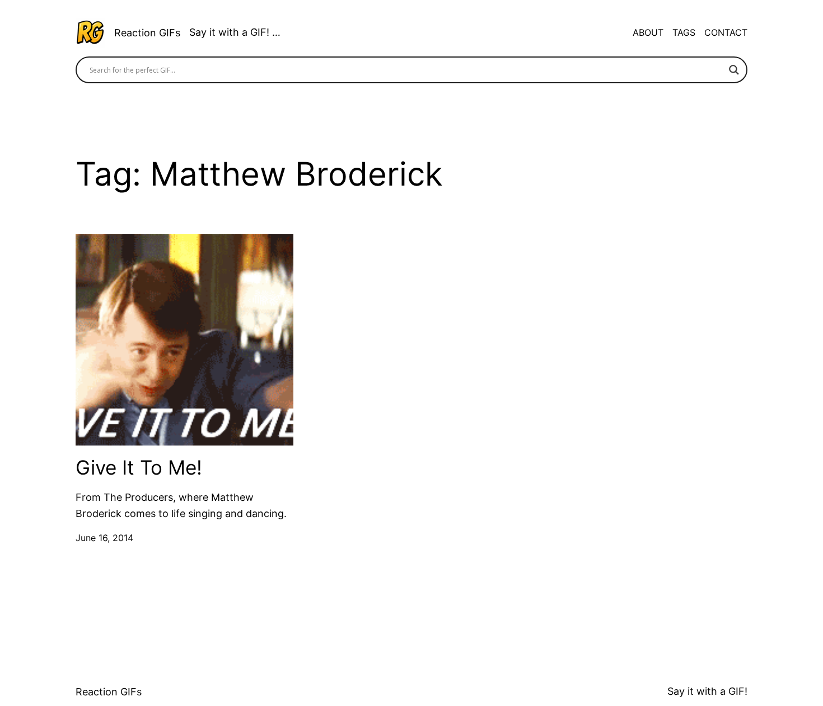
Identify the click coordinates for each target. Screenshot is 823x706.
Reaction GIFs (147, 33)
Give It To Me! (139, 467)
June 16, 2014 (104, 537)
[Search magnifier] (734, 70)
